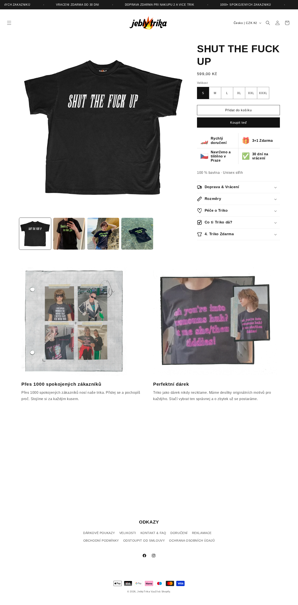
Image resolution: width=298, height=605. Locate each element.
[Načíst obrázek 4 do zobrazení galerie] (137, 234)
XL (239, 93)
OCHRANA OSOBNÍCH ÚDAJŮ (192, 540)
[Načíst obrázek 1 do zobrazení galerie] (35, 234)
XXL (251, 93)
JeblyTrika (143, 591)
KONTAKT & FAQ (153, 533)
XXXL (263, 93)
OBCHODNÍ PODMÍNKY (101, 540)
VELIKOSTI (127, 533)
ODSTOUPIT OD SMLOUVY (144, 540)
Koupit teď (238, 122)
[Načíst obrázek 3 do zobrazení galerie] (103, 234)
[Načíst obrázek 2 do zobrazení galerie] (69, 234)
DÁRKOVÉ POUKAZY (99, 533)
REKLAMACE (202, 533)
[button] (9, 23)
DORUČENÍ (179, 533)
